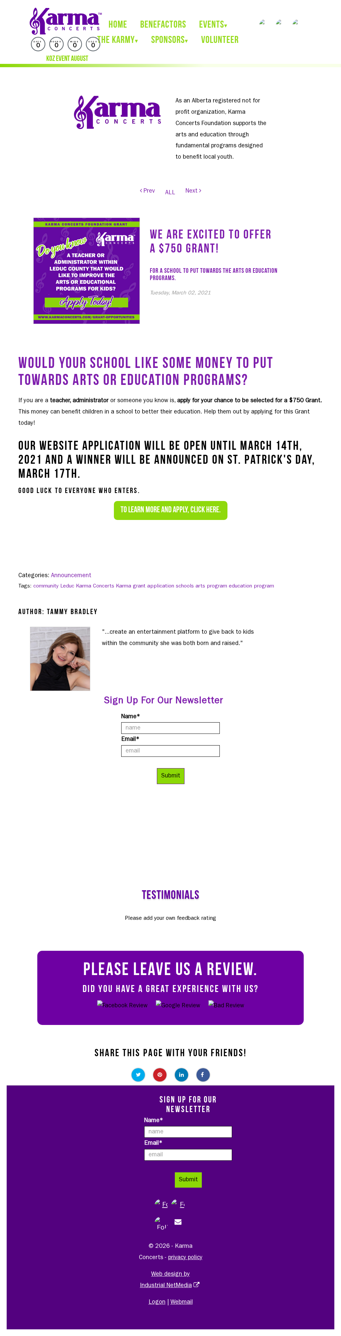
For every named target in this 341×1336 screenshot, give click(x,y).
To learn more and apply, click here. (171, 510)
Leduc (67, 586)
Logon (157, 1302)
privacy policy (185, 1257)
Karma (123, 586)
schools (185, 586)
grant (139, 586)
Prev (148, 191)
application (160, 586)
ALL (170, 192)
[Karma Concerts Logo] (65, 21)
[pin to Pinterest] (160, 1075)
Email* (130, 739)
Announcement (71, 575)
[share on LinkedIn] (181, 1075)
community (46, 586)
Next (192, 191)
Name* (130, 716)
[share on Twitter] (138, 1075)
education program (251, 586)
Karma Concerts (95, 586)
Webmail (181, 1302)
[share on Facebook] (203, 1075)
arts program (211, 586)
